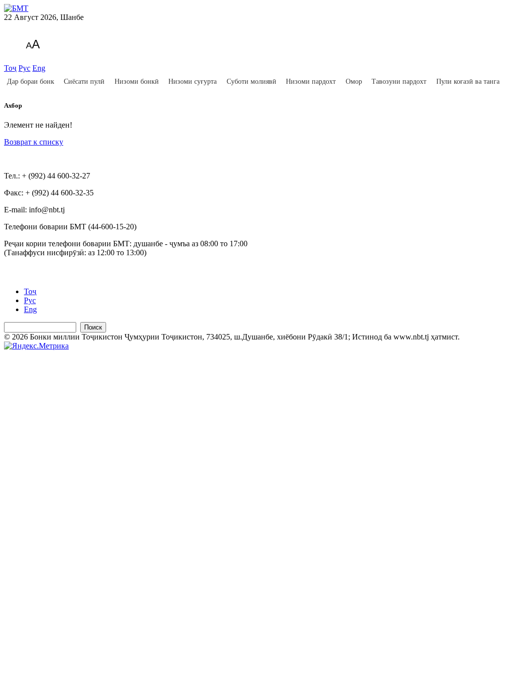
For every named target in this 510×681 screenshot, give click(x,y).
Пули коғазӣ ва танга (468, 81)
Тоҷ (10, 68)
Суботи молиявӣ (251, 81)
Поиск (93, 327)
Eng (38, 68)
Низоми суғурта (192, 81)
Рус (24, 68)
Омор (354, 81)
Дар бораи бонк (30, 81)
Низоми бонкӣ (137, 81)
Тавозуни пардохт (399, 81)
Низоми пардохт (311, 81)
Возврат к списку (33, 142)
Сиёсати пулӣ (84, 81)
